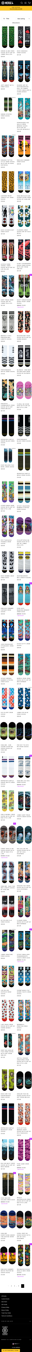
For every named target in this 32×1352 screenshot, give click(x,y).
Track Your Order (6, 1313)
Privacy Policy (5, 1307)
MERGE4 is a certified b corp (11, 1339)
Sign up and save (7, 1321)
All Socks (3, 1296)
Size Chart (4, 1301)
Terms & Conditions (6, 1316)
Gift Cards (4, 1304)
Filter (7, 18)
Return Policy (5, 1310)
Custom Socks (5, 1299)
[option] (16, 8)
